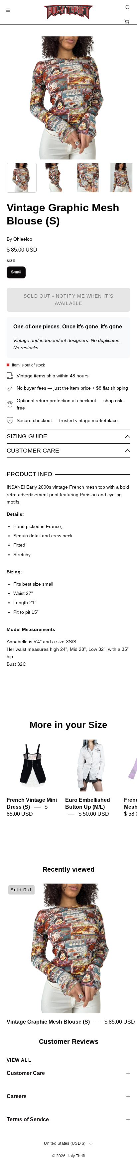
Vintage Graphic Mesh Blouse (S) (48, 1022)
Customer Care (33, 450)
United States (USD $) (64, 1143)
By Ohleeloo (19, 239)
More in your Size (68, 725)
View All (19, 1060)
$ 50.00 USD (93, 814)
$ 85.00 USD (119, 1022)
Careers (17, 1096)
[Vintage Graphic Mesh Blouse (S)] (22, 178)
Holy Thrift (76, 1156)
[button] (127, 7)
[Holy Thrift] (68, 12)
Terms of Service (28, 1119)
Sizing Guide (27, 436)
